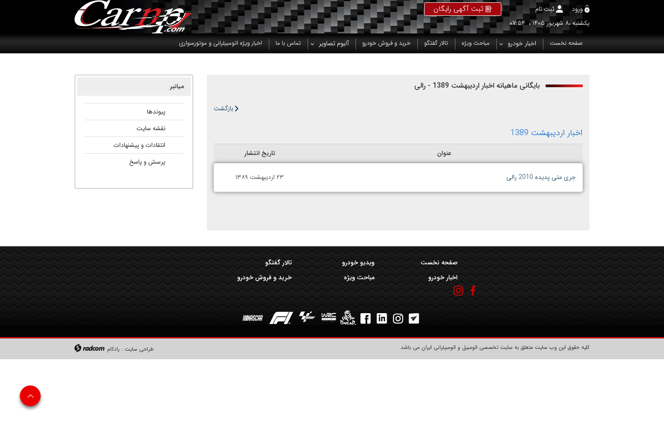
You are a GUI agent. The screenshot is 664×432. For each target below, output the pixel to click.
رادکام (113, 349)
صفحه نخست (439, 263)
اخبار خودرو (442, 277)
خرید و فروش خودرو (264, 277)
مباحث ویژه (359, 277)
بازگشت (224, 108)
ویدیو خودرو (358, 263)
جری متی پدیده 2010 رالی (541, 177)
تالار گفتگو (278, 263)
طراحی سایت (139, 349)
